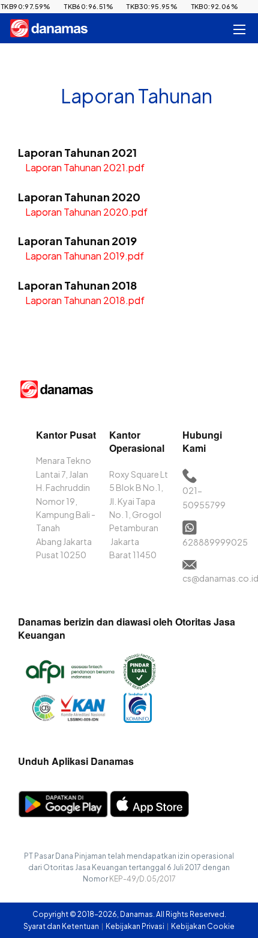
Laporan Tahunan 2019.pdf (84, 255)
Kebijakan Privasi (136, 926)
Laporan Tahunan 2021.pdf (85, 167)
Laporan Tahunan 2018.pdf (85, 300)
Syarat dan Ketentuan (61, 926)
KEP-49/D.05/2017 (142, 878)
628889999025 (215, 542)
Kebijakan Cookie (203, 926)
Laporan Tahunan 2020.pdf (86, 212)
